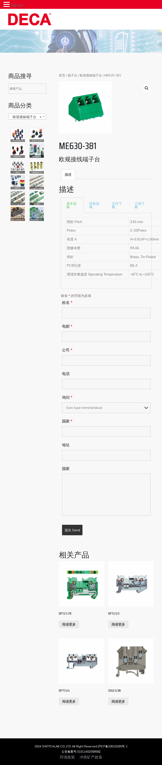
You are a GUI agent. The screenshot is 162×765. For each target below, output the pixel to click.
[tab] (68, 174)
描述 (68, 174)
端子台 (72, 75)
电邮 (67, 326)
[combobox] (27, 116)
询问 (67, 397)
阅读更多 (69, 624)
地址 (66, 445)
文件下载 (117, 205)
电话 (66, 374)
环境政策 (67, 757)
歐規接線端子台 (91, 75)
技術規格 (94, 205)
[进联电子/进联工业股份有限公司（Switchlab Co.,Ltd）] (29, 19)
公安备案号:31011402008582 (81, 751)
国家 (67, 421)
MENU (17, 5)
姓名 (67, 302)
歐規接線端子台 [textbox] (26, 117)
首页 (62, 75)
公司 (67, 350)
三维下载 (140, 205)
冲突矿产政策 (91, 757)
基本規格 (71, 205)
